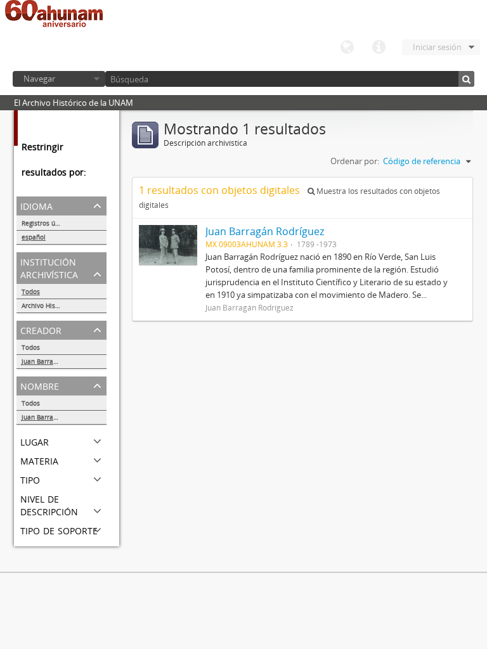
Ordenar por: (354, 161)
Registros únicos (46, 223)
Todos (31, 291)
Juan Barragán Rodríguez (59, 361)
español (34, 237)
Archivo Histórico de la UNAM (64, 305)
